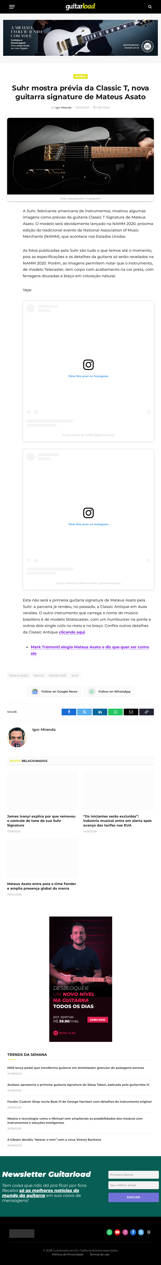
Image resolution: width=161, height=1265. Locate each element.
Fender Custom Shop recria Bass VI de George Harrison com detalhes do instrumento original (79, 1102)
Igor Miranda (63, 107)
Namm (39, 675)
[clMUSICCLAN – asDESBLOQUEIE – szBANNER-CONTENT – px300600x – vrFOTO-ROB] (80, 1041)
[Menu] (12, 6)
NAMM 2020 (57, 675)
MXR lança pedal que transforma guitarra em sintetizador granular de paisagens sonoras (75, 1068)
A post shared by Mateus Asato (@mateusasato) (88, 583)
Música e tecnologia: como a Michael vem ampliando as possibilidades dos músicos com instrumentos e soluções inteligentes (75, 1121)
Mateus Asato (19, 675)
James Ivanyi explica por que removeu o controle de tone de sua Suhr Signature (41, 821)
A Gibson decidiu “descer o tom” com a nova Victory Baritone (54, 1140)
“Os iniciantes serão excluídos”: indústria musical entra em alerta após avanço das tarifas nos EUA (117, 821)
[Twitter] (11, 232)
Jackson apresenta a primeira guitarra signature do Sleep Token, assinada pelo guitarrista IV (78, 1085)
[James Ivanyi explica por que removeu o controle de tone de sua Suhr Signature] (42, 791)
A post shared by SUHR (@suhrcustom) (88, 435)
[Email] (11, 243)
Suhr (75, 675)
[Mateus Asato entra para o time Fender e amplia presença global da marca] (42, 859)
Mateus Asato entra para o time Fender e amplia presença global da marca (41, 886)
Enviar (133, 1197)
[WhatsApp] (11, 253)
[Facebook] (11, 221)
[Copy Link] (11, 264)
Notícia (80, 76)
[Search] (149, 6)
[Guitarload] (80, 6)
